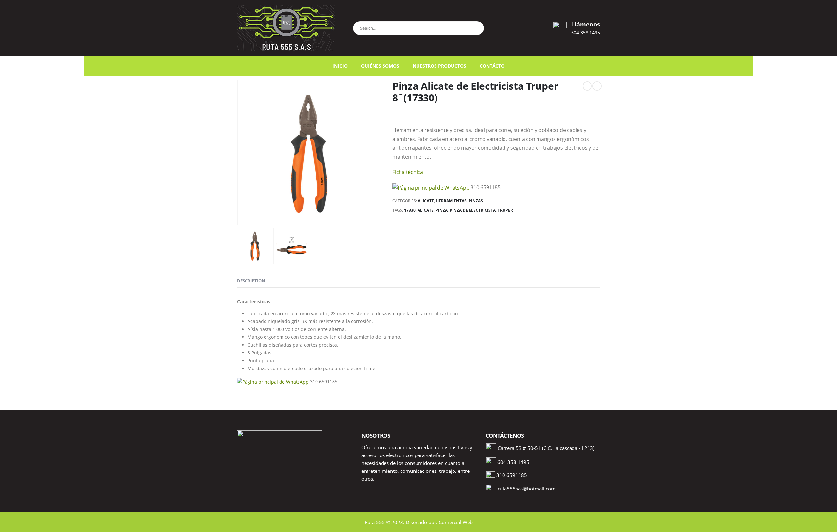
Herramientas (451, 201)
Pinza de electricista (473, 210)
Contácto (492, 66)
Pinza (442, 210)
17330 (410, 210)
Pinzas (476, 201)
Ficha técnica (407, 172)
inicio (340, 66)
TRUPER (505, 210)
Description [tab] (251, 280)
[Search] (476, 27)
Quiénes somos (380, 66)
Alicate (426, 201)
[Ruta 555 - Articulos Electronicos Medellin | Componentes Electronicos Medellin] (286, 28)
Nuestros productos (439, 66)
